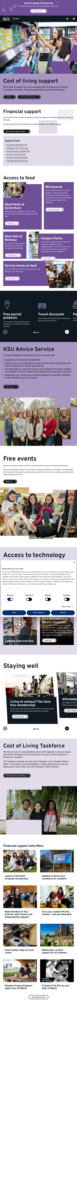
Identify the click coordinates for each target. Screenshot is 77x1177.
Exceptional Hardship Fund (16, 145)
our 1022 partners (14, 572)
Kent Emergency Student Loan (18, 151)
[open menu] (74, 19)
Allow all (63, 613)
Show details (66, 607)
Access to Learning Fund (15, 155)
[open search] (67, 19)
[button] (74, 19)
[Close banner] (74, 562)
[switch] (29, 599)
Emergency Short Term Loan (17, 148)
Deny (14, 613)
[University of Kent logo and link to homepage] (6, 19)
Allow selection (38, 613)
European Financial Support (17, 158)
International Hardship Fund (17, 161)
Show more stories (39, 997)
